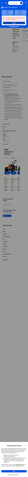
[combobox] (15, 3)
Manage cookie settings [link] (14, 474)
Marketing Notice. (19, 464)
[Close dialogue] (25, 446)
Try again (14, 23)
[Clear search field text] (19, 3)
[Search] (21, 3)
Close (14, 471)
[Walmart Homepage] (6, 3)
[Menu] (2, 3)
